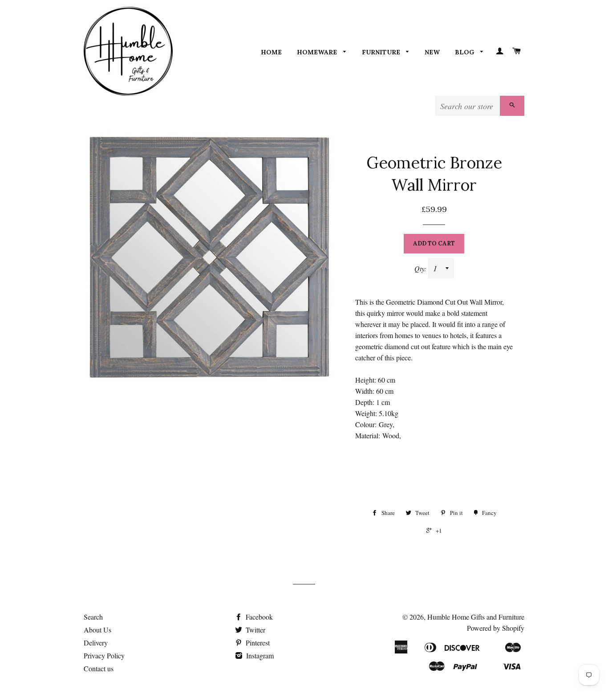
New (432, 52)
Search (93, 616)
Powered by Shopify (495, 628)
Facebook (258, 616)
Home (271, 52)
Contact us (98, 668)
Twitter (254, 629)
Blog (465, 52)
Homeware (318, 52)
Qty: (421, 268)
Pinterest (257, 642)
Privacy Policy (104, 655)
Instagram (259, 655)
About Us (97, 629)
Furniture (382, 52)
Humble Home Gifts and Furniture (475, 616)
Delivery (96, 642)
